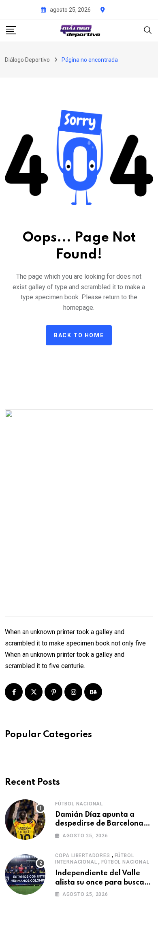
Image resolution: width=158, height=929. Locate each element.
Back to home (79, 335)
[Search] (148, 29)
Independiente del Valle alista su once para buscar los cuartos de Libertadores (103, 882)
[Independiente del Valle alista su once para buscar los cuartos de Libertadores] (25, 874)
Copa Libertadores (82, 855)
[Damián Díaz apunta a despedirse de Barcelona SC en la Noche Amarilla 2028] (25, 819)
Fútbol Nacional (79, 804)
